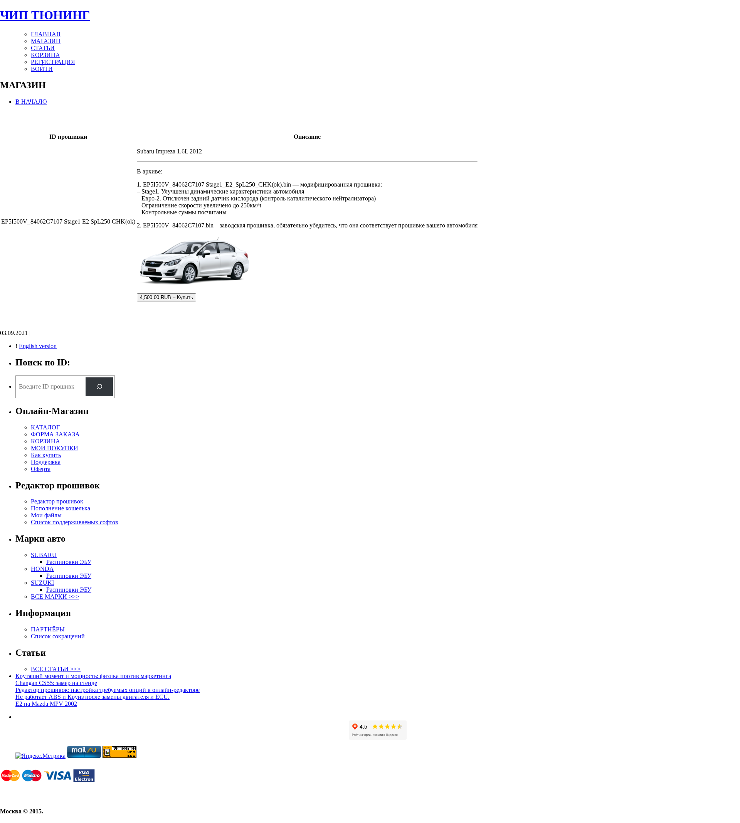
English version (38, 346)
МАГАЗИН (46, 41)
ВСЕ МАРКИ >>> (55, 596)
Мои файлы (46, 515)
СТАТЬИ (43, 48)
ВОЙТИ (42, 69)
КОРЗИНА (45, 55)
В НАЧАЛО (31, 101)
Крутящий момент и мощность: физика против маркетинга (93, 676)
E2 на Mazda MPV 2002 (46, 703)
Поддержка (46, 462)
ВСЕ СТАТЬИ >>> (56, 669)
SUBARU (44, 555)
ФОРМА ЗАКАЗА (55, 434)
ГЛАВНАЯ (46, 34)
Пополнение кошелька (60, 508)
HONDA (42, 568)
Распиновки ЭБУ (68, 562)
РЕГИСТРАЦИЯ (53, 62)
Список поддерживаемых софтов (74, 522)
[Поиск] (99, 386)
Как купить (46, 455)
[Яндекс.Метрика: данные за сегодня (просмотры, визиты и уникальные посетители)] (40, 755)
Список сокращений (58, 636)
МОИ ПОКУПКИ (54, 448)
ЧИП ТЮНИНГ (45, 15)
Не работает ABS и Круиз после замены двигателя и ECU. (92, 696)
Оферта (40, 469)
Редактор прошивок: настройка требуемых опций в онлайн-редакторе (107, 690)
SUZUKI (42, 582)
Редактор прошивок (57, 501)
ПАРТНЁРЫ (48, 629)
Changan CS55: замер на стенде (56, 683)
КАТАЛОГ (45, 427)
